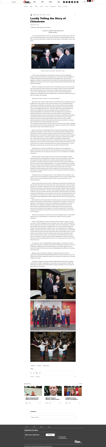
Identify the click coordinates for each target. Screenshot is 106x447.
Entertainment (53, 6)
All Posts (26, 6)
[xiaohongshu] (72, 2)
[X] (69, 2)
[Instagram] (64, 2)
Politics (36, 6)
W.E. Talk (65, 6)
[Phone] (58, 436)
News (31, 6)
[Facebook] (67, 2)
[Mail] (58, 438)
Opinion (41, 6)
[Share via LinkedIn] (36, 372)
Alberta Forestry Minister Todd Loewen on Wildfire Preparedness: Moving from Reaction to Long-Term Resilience (52, 398)
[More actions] (75, 15)
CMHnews (33, 365)
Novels (59, 6)
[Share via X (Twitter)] (33, 372)
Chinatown (39, 365)
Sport (47, 6)
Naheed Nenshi (46, 365)
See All (80, 383)
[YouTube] (75, 2)
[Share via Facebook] (30, 372)
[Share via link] (39, 372)
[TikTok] (77, 2)
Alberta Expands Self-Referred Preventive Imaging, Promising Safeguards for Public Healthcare (32, 398)
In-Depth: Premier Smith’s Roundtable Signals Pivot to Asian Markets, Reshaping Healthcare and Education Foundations (72, 398)
